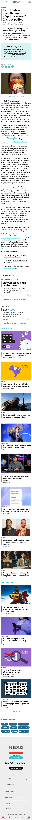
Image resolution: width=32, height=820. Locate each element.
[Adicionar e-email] (28, 295)
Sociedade (5, 727)
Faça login (16, 757)
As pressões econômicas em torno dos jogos (17, 267)
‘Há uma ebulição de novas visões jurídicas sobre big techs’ (14, 641)
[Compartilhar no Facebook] (2, 66)
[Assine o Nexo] (3, 818)
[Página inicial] (16, 2)
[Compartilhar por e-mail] (9, 66)
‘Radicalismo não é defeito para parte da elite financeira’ (17, 447)
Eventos (8, 808)
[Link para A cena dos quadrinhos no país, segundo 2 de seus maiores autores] (16, 527)
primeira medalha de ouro (12, 125)
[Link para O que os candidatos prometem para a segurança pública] (16, 402)
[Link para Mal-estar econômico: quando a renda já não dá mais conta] (16, 340)
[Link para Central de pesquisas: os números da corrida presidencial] (16, 657)
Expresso (4, 412)
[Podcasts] (16, 818)
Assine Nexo (16, 752)
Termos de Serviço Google (16, 299)
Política (4, 724)
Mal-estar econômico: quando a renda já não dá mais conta (17, 354)
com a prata (5, 170)
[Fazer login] (29, 2)
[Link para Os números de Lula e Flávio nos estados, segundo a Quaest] (16, 371)
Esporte (14, 731)
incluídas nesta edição (9, 244)
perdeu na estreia (20, 154)
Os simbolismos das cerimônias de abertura (15, 256)
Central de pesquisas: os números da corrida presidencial (13, 672)
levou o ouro (5, 203)
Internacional (23, 724)
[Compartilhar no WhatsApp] (12, 66)
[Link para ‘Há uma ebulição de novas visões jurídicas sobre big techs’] (16, 626)
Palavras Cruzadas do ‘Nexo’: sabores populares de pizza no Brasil (16, 704)
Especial (4, 667)
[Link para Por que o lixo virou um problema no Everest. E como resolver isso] (16, 594)
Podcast (4, 351)
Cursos (7, 803)
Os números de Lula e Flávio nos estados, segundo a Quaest (16, 385)
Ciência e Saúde (24, 727)
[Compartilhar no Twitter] (6, 66)
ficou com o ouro (12, 166)
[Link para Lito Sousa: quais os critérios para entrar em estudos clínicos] (16, 463)
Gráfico (3, 381)
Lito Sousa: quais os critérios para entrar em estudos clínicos (16, 479)
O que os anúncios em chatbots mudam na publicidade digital (16, 510)
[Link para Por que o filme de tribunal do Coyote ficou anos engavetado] (16, 560)
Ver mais (16, 711)
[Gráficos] (9, 818)
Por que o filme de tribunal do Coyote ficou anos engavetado (16, 574)
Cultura (13, 727)
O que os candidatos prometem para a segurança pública (16, 416)
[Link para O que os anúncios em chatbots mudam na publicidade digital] (16, 496)
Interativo (4, 699)
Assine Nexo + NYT (16, 768)
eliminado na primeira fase (10, 195)
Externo (4, 605)
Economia (13, 724)
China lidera (12, 138)
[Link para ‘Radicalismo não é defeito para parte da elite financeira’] (16, 432)
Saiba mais (14, 275)
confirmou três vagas (8, 209)
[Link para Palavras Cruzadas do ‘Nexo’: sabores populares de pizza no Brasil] (16, 688)
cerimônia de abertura (23, 103)
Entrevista (4, 443)
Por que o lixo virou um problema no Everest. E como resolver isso (16, 609)
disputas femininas (20, 142)
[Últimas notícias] (23, 818)
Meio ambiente (23, 731)
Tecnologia (5, 731)
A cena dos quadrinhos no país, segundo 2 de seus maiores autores (16, 542)
